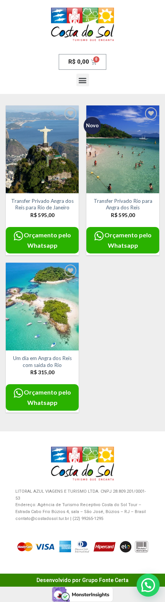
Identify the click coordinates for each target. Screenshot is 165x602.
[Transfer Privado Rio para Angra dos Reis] (122, 149)
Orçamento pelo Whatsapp (47, 240)
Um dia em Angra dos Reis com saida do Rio (42, 361)
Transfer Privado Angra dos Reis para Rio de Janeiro (42, 204)
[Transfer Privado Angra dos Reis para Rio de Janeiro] (42, 149)
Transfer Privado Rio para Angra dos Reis (123, 204)
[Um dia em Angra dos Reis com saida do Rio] (42, 306)
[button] (82, 80)
